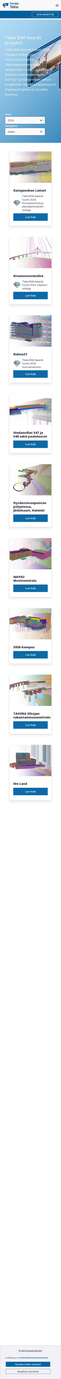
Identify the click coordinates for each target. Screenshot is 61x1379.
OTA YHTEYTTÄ (45, 14)
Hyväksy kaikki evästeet (28, 1364)
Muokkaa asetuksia (28, 1371)
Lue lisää (30, 217)
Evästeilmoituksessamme (34, 1357)
